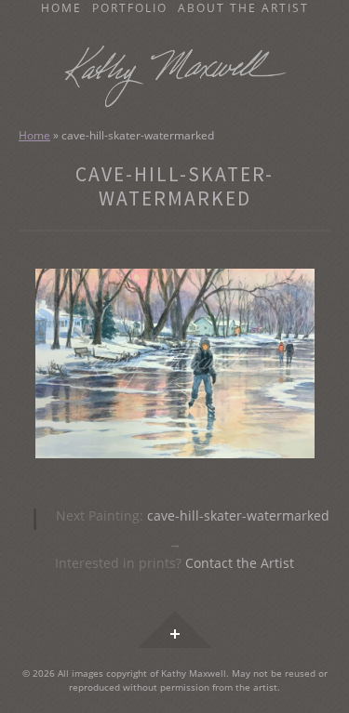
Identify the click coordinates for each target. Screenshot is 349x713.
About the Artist (243, 8)
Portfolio (130, 8)
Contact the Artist (239, 563)
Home (61, 8)
